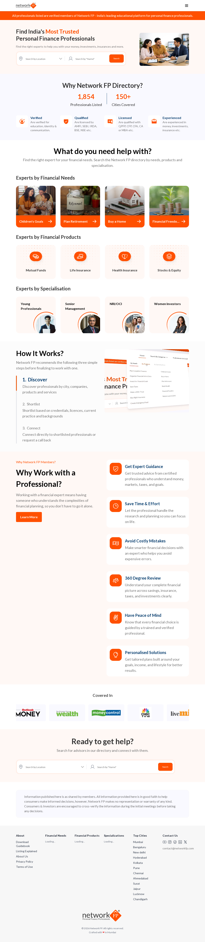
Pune (136, 868)
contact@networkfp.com (178, 848)
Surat (136, 883)
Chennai (138, 873)
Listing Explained (26, 851)
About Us (22, 856)
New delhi (139, 852)
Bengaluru (139, 847)
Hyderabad (140, 857)
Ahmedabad (140, 878)
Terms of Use (24, 866)
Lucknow (138, 894)
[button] (61, 385)
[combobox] (91, 59)
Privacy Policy (24, 861)
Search (117, 58)
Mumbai (138, 842)
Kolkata (138, 862)
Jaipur (137, 888)
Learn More (29, 517)
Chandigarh (140, 899)
